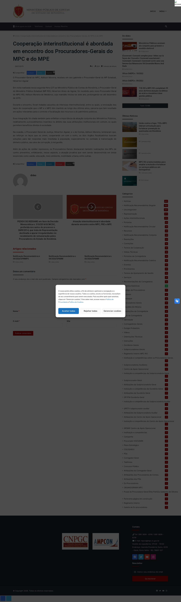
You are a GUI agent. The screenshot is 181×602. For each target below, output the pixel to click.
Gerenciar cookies (112, 311)
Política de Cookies (76, 302)
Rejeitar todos (90, 311)
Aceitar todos (68, 311)
